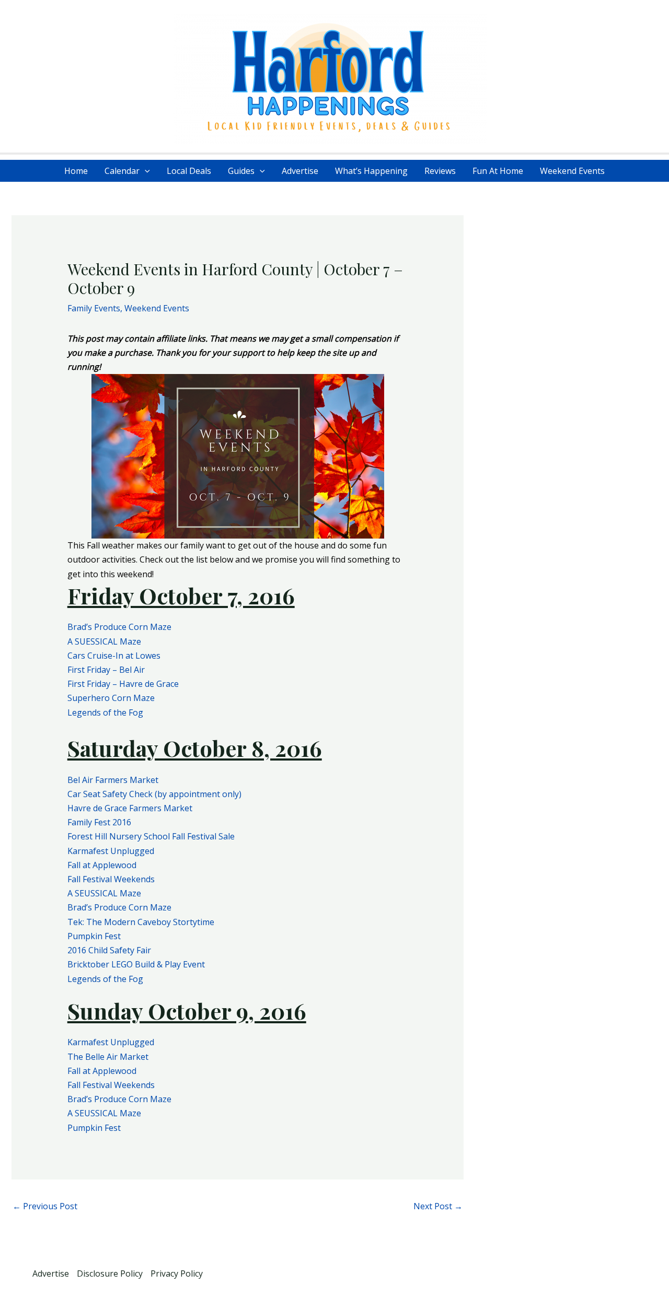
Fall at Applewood (101, 865)
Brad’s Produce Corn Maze (119, 627)
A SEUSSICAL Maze (104, 893)
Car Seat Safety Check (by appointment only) (154, 794)
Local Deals (189, 171)
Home (76, 171)
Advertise (300, 171)
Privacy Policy (177, 1273)
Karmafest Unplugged (110, 851)
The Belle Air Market (107, 1056)
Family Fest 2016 (99, 822)
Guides (241, 171)
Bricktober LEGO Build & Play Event (136, 964)
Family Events (93, 308)
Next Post (438, 1206)
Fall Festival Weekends (111, 879)
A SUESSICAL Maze (104, 641)
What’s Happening (371, 171)
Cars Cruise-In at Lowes (113, 655)
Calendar (122, 171)
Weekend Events (572, 171)
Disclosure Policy (110, 1273)
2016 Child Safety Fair (109, 950)
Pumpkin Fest (94, 936)
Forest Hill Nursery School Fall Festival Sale (151, 836)
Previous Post (45, 1206)
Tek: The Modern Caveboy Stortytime (140, 922)
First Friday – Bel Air (106, 669)
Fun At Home (497, 171)
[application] (145, 171)
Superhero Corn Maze (111, 698)
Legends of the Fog (105, 712)
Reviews (440, 171)
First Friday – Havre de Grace (123, 684)
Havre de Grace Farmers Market (129, 808)
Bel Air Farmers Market (112, 780)
